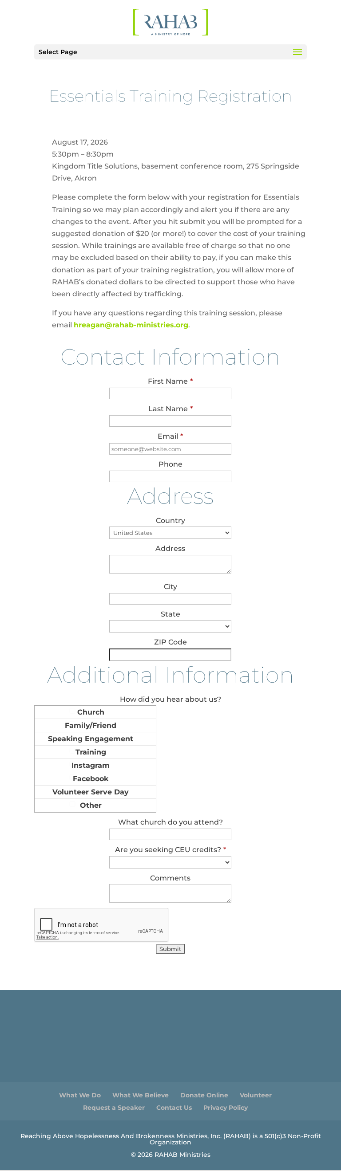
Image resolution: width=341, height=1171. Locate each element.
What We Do (80, 1095)
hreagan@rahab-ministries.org (131, 325)
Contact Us (174, 1108)
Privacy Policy (225, 1108)
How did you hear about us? (170, 699)
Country (170, 520)
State (170, 614)
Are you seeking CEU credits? (170, 849)
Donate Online (204, 1095)
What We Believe (140, 1095)
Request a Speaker (114, 1108)
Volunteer (256, 1095)
